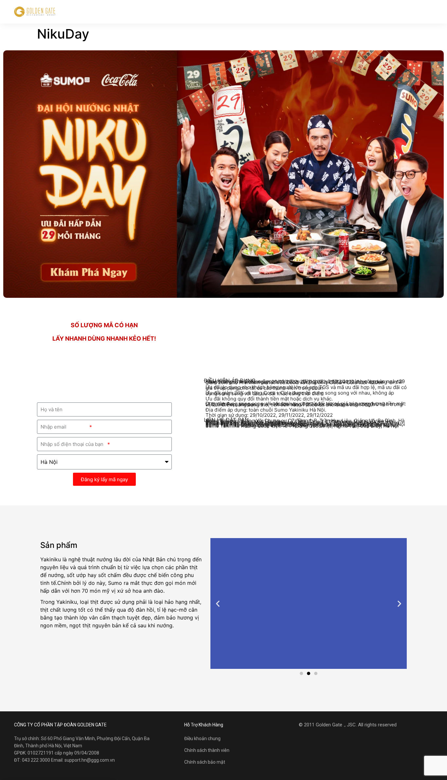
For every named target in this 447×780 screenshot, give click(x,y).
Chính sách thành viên (206, 750)
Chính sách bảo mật (204, 762)
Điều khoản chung (202, 738)
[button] (301, 673)
